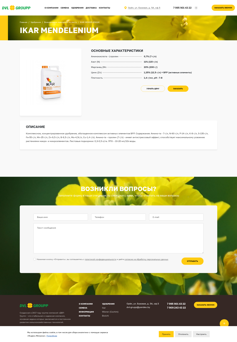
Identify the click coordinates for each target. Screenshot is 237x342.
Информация (86, 312)
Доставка (91, 8)
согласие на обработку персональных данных (146, 259)
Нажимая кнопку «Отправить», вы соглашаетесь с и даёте (102, 259)
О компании (86, 304)
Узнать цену (152, 88)
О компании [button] (51, 8)
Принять (166, 334)
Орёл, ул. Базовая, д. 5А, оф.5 (144, 7)
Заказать (178, 88)
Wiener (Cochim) (110, 311)
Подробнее (51, 336)
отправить (192, 261)
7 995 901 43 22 (182, 7)
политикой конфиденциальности (100, 259)
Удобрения (77, 8)
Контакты (104, 8)
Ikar (104, 307)
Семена (65, 8)
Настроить (201, 334)
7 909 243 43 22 (176, 307)
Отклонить (183, 334)
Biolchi (105, 315)
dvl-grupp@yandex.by (138, 307)
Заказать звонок (223, 8)
